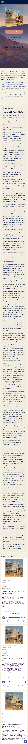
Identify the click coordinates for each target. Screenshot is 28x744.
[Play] (2, 56)
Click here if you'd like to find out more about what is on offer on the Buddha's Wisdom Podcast (12, 84)
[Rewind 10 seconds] (2, 60)
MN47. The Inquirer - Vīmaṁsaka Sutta (12, 659)
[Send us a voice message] (25, 741)
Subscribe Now (14, 32)
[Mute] (26, 56)
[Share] (24, 60)
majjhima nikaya (6, 588)
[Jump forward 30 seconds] (7, 60)
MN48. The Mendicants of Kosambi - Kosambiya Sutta (13, 592)
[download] (19, 60)
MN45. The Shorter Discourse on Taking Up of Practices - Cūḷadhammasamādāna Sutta (12, 726)
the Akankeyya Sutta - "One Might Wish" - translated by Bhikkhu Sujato (13, 75)
